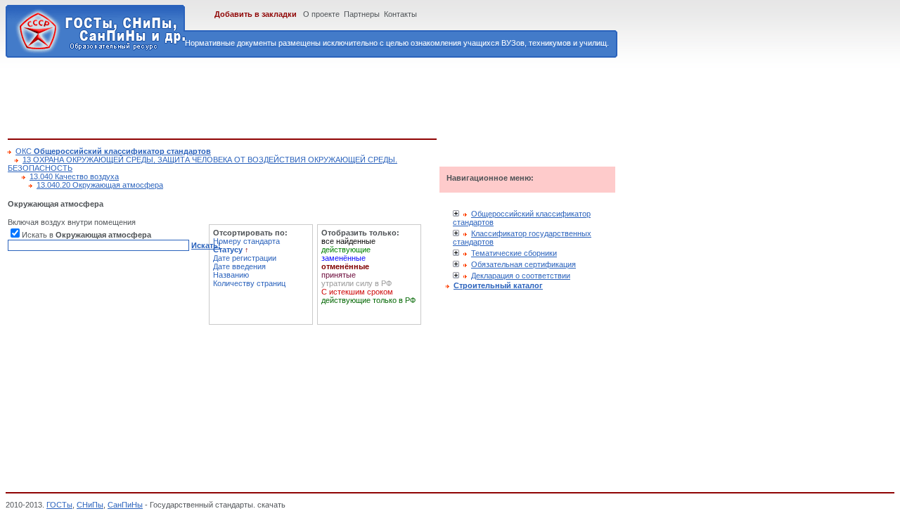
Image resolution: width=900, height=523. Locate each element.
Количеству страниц (249, 283)
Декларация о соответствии (520, 275)
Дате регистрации (244, 258)
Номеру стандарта (246, 241)
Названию (231, 275)
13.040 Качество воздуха (74, 176)
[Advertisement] (264, 95)
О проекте (321, 14)
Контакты (400, 14)
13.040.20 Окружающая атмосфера (100, 185)
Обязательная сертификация (523, 264)
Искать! (206, 245)
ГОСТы (59, 505)
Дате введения (239, 266)
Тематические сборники (514, 253)
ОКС (113, 151)
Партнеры (362, 14)
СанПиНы (125, 505)
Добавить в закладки (255, 14)
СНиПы (90, 505)
